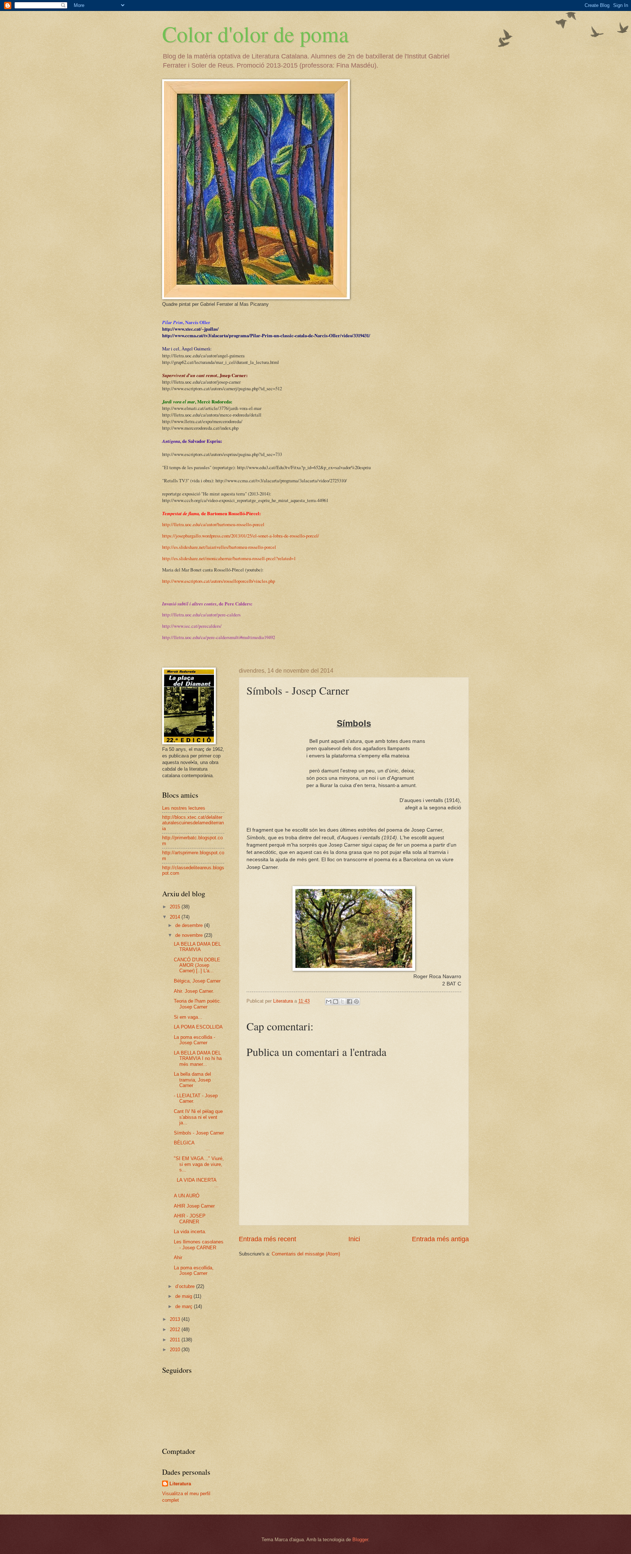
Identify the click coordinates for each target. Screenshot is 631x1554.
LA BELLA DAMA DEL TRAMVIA (197, 946)
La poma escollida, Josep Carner (194, 1270)
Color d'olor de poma (255, 33)
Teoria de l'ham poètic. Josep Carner (197, 1003)
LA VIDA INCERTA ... (199, 1182)
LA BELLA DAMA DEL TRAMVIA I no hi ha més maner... (198, 1058)
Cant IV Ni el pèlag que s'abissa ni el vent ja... (198, 1117)
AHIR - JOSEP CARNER (190, 1218)
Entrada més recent (267, 1239)
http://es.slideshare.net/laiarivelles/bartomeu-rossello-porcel (219, 547)
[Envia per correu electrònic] (328, 1001)
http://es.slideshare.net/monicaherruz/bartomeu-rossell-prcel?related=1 (229, 558)
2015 (175, 906)
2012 (175, 1329)
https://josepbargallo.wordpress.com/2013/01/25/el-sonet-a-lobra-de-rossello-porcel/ (240, 535)
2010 (175, 1349)
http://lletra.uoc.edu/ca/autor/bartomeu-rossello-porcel (213, 524)
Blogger (360, 1539)
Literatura (180, 1483)
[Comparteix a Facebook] (349, 1001)
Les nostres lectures (183, 808)
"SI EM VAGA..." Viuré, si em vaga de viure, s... (199, 1164)
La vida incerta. (190, 1231)
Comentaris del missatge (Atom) (306, 1254)
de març (184, 1306)
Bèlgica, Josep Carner (197, 981)
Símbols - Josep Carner (199, 1133)
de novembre (189, 935)
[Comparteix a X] (342, 1001)
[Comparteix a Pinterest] (356, 1001)
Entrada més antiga (440, 1239)
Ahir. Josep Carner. (194, 991)
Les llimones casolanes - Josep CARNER (198, 1244)
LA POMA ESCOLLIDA (198, 1027)
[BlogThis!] (335, 1001)
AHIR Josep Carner (194, 1206)
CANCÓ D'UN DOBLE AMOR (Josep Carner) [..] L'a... (197, 965)
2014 (175, 917)
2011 (175, 1339)
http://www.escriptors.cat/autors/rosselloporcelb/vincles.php (218, 581)
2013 (175, 1319)
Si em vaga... (188, 1017)
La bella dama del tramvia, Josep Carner (192, 1079)
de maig (184, 1296)
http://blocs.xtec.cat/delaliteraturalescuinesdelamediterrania (193, 822)
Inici (354, 1239)
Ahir (178, 1257)
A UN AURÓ (186, 1195)
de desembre (189, 925)
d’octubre (185, 1286)
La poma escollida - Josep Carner (194, 1039)
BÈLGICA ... (198, 1145)
